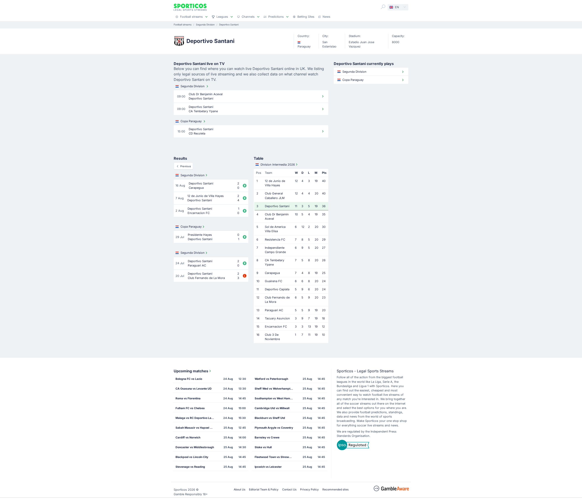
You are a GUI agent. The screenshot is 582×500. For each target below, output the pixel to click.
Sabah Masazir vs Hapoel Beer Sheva (196, 427)
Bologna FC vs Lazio (189, 379)
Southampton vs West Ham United (275, 398)
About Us (239, 489)
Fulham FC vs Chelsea (190, 408)
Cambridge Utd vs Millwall (272, 408)
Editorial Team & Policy (263, 489)
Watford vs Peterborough (271, 379)
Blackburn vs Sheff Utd (270, 418)
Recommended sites (335, 489)
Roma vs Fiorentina (188, 398)
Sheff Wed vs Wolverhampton (274, 388)
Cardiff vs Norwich (188, 437)
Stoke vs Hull (263, 447)
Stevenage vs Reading (190, 466)
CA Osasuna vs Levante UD (194, 388)
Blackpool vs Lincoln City (192, 457)
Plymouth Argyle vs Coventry (274, 427)
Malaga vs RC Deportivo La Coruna (196, 418)
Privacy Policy (309, 489)
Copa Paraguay (191, 121)
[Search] (383, 7)
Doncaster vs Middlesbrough (195, 447)
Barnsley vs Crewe (267, 437)
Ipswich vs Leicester (268, 466)
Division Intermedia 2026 (278, 164)
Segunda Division (193, 86)
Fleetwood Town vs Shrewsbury (275, 457)
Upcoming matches (191, 371)
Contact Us (289, 489)
